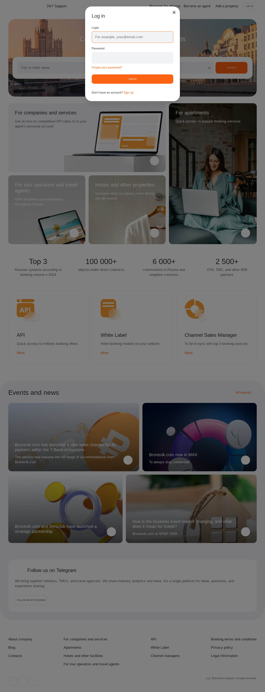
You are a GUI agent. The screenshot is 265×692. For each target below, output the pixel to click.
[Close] (174, 12)
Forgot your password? (107, 67)
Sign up (129, 92)
